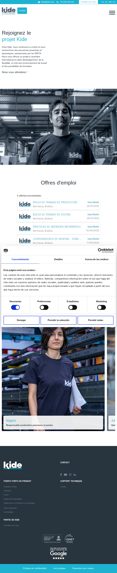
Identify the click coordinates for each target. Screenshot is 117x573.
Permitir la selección (58, 320)
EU (114, 2)
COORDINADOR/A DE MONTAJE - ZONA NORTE (60, 239)
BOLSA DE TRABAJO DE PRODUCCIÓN (55, 202)
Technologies (8, 512)
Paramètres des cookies (83, 568)
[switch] (44, 307)
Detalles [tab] (58, 259)
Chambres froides (10, 487)
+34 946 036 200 (67, 2)
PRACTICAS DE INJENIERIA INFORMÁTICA (57, 226)
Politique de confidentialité (34, 568)
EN (106, 2)
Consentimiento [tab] (20, 259)
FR (110, 2)
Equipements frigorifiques (13, 499)
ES (103, 2)
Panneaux (7, 491)
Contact (22, 10)
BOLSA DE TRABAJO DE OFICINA (52, 214)
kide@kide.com (47, 2)
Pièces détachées (10, 508)
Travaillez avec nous (88, 2)
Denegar (21, 320)
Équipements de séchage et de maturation (19, 503)
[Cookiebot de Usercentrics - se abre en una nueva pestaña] (100, 250)
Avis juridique (59, 568)
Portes (6, 495)
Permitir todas (95, 320)
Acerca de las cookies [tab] (96, 259)
